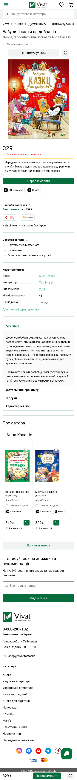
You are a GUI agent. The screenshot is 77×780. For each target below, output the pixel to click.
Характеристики (18, 406)
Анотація (12, 325)
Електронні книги (15, 727)
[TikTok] (58, 751)
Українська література (18, 688)
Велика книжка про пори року (17, 493)
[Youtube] (38, 751)
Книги (7, 675)
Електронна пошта (23, 585)
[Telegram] (48, 751)
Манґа (7, 720)
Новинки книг (12, 733)
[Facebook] (29, 751)
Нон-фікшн (10, 707)
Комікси (8, 714)
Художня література (16, 681)
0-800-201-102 (15, 629)
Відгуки (11, 398)
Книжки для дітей (15, 694)
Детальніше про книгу (22, 390)
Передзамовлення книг (19, 740)
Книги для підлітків (16, 701)
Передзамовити (38, 181)
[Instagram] (19, 751)
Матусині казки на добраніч (46, 493)
